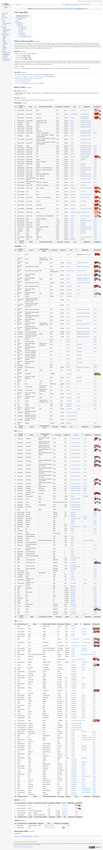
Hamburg (4, 42)
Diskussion (18, 4)
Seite (14, 4)
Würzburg (4, 49)
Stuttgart (4, 46)
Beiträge (95, 1)
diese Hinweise (79, 8)
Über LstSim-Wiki (22, 846)
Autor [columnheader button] (74, 106)
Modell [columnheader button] (30, 106)
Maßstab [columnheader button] (66, 106)
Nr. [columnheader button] (15, 624)
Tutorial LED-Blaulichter (21, 80)
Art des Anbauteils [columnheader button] (22, 823)
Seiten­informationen (6, 60)
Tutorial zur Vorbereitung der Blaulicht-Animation (26, 83)
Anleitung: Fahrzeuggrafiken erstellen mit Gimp (26, 78)
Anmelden (100, 1)
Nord (4, 45)
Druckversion (5, 57)
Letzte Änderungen (6, 29)
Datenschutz (16, 846)
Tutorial (4, 20)
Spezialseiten (5, 56)
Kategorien (17, 836)
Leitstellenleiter (73, 114)
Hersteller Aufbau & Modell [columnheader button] (45, 106)
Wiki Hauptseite (5, 13)
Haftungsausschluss (29, 846)
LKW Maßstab (19, 55)
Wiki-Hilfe (4, 28)
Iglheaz (68, 423)
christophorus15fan (74, 212)
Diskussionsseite (90, 1)
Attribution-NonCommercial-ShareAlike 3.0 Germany (32, 843)
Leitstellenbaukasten (7, 23)
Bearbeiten (37, 41)
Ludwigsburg (5, 43)
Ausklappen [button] (17, 833)
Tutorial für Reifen (20, 81)
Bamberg (4, 35)
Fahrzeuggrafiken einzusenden (31, 43)
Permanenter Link (6, 58)
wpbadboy (74, 782)
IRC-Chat (4, 24)
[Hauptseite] (6, 5)
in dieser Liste (46, 8)
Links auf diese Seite (7, 52)
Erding (4, 39)
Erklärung (36, 836)
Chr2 (82, 114)
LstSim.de (4, 14)
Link (95, 132)
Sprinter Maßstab (19, 59)
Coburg (4, 38)
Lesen (63, 4)
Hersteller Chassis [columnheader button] (21, 106)
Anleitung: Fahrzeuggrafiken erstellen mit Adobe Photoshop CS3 (30, 76)
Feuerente (83, 110)
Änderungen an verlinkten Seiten (6, 54)
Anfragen (4, 32)
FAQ (3, 22)
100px (95, 194)
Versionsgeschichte (75, 4)
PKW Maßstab (19, 57)
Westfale (86, 114)
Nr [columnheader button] (15, 106)
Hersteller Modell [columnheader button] (33, 823)
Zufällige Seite (5, 30)
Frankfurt (4, 41)
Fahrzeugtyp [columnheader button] (59, 106)
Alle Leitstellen (4, 17)
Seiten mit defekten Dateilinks (26, 836)
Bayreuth (4, 36)
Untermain (5, 47)
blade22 (89, 737)
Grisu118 (72, 110)
